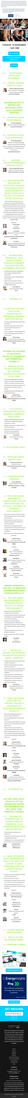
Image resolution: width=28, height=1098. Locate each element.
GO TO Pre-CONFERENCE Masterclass (14, 59)
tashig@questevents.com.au (14, 1071)
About (14, 1050)
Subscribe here (14, 1002)
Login (14, 1064)
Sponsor (14, 1055)
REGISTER (14, 65)
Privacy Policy (14, 1060)
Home (14, 1048)
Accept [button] (10, 15)
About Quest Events (14, 1057)
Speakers (14, 1052)
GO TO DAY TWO (13, 53)
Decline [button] (17, 15)
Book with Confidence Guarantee (14, 1080)
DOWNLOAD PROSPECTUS (14, 970)
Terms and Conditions (14, 1058)
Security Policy (14, 1062)
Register (14, 1053)
